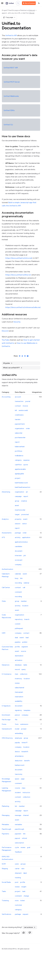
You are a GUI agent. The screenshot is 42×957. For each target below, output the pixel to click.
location (25, 606)
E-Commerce (6, 674)
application (26, 537)
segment (25, 647)
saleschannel (19, 688)
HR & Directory (7, 738)
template (27, 710)
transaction (19, 401)
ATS (3, 537)
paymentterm (20, 424)
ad (27, 492)
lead (27, 638)
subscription (19, 843)
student (18, 792)
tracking (18, 878)
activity (17, 537)
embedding (19, 733)
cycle (17, 847)
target (17, 514)
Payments (5, 834)
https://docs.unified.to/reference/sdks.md (22, 307)
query (24, 669)
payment (18, 834)
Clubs (4, 601)
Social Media (6, 882)
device (17, 752)
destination (19, 656)
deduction (18, 761)
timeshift (24, 752)
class (23, 788)
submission (24, 724)
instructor (26, 792)
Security (16, 322)
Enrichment (6, 715)
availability (18, 701)
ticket (22, 901)
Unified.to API (11, 35)
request (25, 914)
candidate (18, 546)
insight (23, 887)
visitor (24, 524)
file (16, 720)
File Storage (6, 720)
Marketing (5, 806)
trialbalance (19, 456)
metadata (18, 824)
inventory (18, 679)
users (17, 864)
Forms (4, 724)
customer (18, 905)
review (17, 683)
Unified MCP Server (12, 82)
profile (17, 647)
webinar (26, 583)
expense (26, 460)
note (16, 901)
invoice (25, 406)
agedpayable (19, 474)
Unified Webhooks (11, 96)
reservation (19, 697)
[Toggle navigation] (2, 3)
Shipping (5, 869)
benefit (27, 761)
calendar (18, 574)
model (17, 729)
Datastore (5, 665)
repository (19, 619)
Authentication (7, 569)
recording (18, 583)
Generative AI (7, 729)
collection (23, 674)
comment (18, 592)
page (22, 779)
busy (16, 578)
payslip (17, 743)
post (16, 882)
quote (25, 465)
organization (19, 428)
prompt (23, 729)
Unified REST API (11, 68)
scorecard (18, 560)
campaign (18, 496)
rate (22, 869)
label (25, 873)
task (23, 891)
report (17, 442)
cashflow (18, 465)
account (18, 397)
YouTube (5, 340)
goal (28, 847)
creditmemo (19, 415)
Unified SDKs (9, 110)
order (28, 428)
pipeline (17, 642)
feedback (18, 852)
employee (18, 738)
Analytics (5, 519)
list (16, 806)
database (18, 665)
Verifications (6, 914)
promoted (25, 514)
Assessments (7, 533)
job (24, 555)
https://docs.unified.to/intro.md (18, 258)
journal (27, 401)
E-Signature (6, 706)
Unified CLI (8, 125)
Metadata (5, 824)
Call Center (6, 587)
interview (18, 555)
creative (24, 501)
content (18, 797)
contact (18, 406)
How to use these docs (16, 136)
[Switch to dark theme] (39, 3)
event (25, 519)
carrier (17, 869)
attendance (19, 756)
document (18, 551)
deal (16, 638)
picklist (24, 642)
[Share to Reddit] (24, 356)
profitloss (18, 451)
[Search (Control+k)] (18, 3)
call (24, 587)
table (25, 665)
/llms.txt (31, 13)
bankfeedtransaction (22, 487)
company (18, 565)
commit (17, 624)
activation (18, 660)
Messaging (5, 815)
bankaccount (19, 765)
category (18, 460)
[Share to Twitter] (22, 356)
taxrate (17, 419)
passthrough (19, 829)
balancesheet (20, 447)
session (17, 524)
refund (24, 838)
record (17, 669)
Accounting (6, 397)
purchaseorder (20, 437)
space (17, 779)
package (18, 533)
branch (26, 619)
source (23, 651)
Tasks (4, 891)
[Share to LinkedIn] (19, 356)
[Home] (10, 3)
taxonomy (18, 774)
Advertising (6, 492)
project (17, 478)
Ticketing (5, 901)
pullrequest (19, 628)
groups (23, 864)
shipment (18, 873)
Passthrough (6, 829)
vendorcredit (23, 410)
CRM (3, 633)
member (24, 601)
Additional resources (14, 314)
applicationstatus (21, 542)
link (21, 578)
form (16, 724)
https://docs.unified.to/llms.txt (18, 275)
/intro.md (32, 10)
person (17, 715)
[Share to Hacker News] (27, 356)
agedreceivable (20, 469)
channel (26, 815)
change (26, 896)
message (18, 815)
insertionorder (20, 510)
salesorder (18, 433)
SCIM (4, 864)
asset (17, 505)
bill (16, 410)
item (16, 674)
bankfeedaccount (21, 483)
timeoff (24, 743)
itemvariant (19, 692)
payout (17, 838)
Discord (5, 331)
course (17, 788)
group (17, 501)
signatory (18, 710)
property (18, 519)
